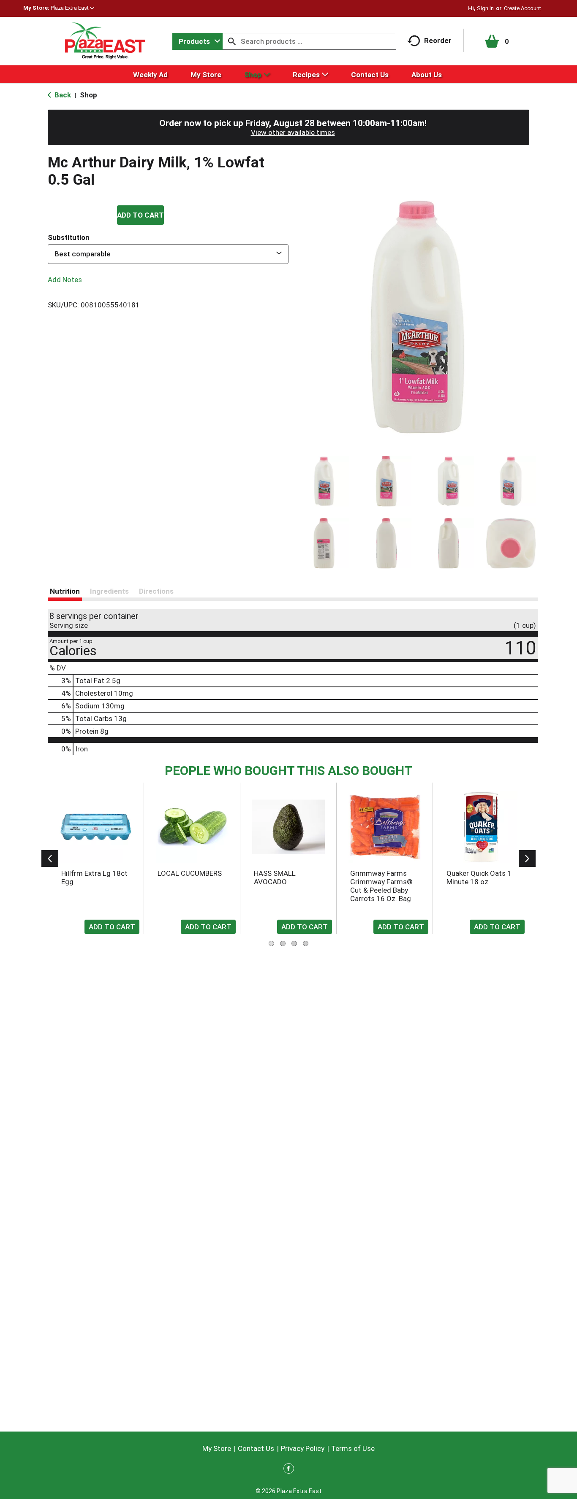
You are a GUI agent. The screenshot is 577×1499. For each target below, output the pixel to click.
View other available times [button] (293, 132)
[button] (72, 8)
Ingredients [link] (109, 591)
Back (62, 95)
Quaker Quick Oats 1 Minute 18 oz (479, 877)
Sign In (485, 8)
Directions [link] (156, 591)
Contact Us (256, 1448)
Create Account (522, 8)
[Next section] (527, 858)
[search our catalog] (232, 41)
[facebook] (288, 1470)
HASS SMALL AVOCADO (275, 877)
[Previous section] (49, 858)
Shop (88, 95)
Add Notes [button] (65, 279)
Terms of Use (353, 1448)
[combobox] (197, 41)
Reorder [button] (438, 40)
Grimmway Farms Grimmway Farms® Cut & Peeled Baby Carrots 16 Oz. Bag (381, 886)
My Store (216, 1448)
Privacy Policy (302, 1448)
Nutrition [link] (65, 591)
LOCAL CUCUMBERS (190, 873)
